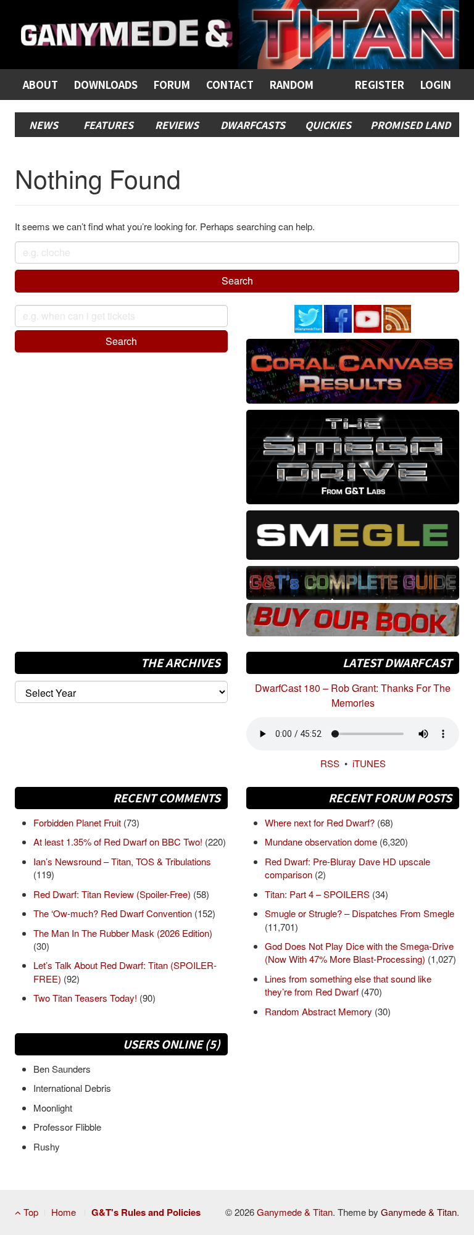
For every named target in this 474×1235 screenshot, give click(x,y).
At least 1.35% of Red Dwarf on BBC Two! (119, 841)
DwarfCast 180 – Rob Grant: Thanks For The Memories (353, 695)
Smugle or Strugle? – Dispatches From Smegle (359, 913)
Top (29, 1211)
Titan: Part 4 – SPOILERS (318, 894)
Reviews (177, 124)
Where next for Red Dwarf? (321, 822)
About (40, 84)
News (43, 124)
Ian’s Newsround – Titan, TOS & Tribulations (122, 861)
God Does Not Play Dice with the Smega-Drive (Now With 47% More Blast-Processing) (359, 952)
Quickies (328, 124)
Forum (172, 84)
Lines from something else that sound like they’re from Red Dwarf (348, 985)
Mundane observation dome (322, 841)
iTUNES (369, 763)
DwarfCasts (252, 124)
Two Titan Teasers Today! (86, 997)
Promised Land (410, 124)
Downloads (106, 84)
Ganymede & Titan (295, 1211)
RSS (329, 763)
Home (63, 1211)
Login (435, 84)
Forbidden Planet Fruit (78, 822)
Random (292, 84)
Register (379, 84)
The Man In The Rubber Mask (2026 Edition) (122, 932)
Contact (230, 84)
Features (108, 124)
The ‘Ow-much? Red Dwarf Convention (113, 913)
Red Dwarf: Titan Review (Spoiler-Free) (113, 894)
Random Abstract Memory (320, 1011)
